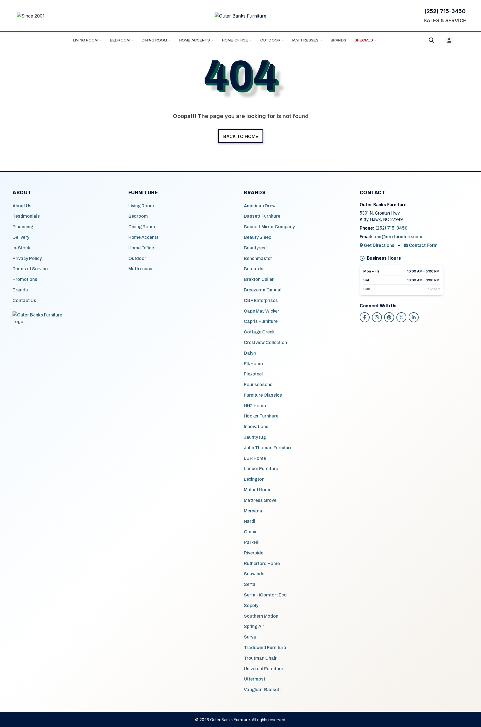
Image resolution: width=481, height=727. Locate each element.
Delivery (21, 237)
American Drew (260, 205)
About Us (22, 205)
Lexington (254, 479)
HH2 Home (255, 405)
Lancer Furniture (261, 468)
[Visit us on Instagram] (377, 317)
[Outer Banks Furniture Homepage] (240, 15)
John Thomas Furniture (268, 447)
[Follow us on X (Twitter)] (401, 317)
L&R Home (255, 458)
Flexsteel (253, 374)
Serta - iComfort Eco (265, 595)
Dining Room (154, 40)
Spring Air (254, 626)
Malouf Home (257, 489)
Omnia (251, 531)
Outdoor (270, 40)
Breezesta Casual (262, 290)
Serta (250, 584)
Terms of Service (30, 268)
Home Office (235, 40)
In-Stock (21, 247)
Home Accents (194, 40)
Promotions (25, 279)
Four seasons (258, 384)
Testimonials (26, 216)
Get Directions (379, 245)
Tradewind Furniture (265, 647)
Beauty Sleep (257, 237)
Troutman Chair (260, 658)
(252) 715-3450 (445, 11)
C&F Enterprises (261, 300)
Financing (23, 226)
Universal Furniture (263, 668)
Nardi (249, 521)
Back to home (240, 136)
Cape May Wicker (261, 311)
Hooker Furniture (261, 416)
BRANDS (338, 40)
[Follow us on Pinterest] (389, 317)
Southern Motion (261, 616)
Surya (250, 637)
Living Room (85, 40)
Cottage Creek (259, 332)
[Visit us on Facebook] (365, 317)
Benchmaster (258, 258)
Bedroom (120, 40)
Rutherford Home (262, 563)
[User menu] (449, 40)
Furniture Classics (263, 395)
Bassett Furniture (262, 216)
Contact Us (24, 300)
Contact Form (423, 245)
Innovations (256, 426)
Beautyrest (255, 247)
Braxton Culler (259, 279)
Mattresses (305, 40)
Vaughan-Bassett (262, 689)
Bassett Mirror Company (269, 226)
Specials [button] (364, 40)
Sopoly (251, 605)
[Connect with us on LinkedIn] (414, 317)
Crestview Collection (265, 342)
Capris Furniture (261, 321)
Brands (20, 290)
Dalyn (250, 353)
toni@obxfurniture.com (397, 236)
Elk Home (253, 363)
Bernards (253, 268)
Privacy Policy (27, 258)
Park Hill (252, 542)
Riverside (253, 553)
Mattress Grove (260, 500)
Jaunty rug (255, 437)
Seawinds (254, 573)
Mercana (253, 511)
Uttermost (254, 679)
